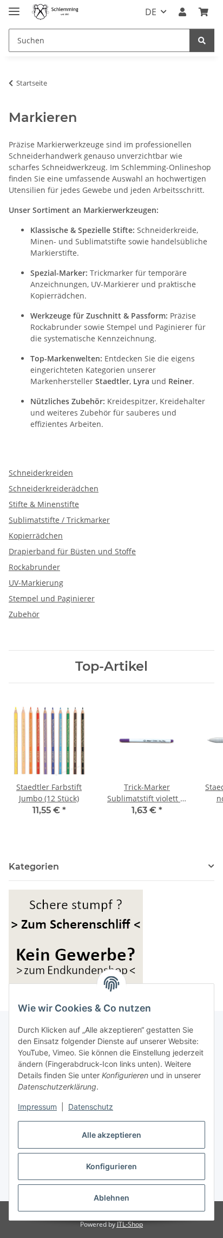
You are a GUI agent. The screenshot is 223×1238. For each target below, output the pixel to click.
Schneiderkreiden (41, 473)
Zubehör (24, 614)
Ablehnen (111, 1197)
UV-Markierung (36, 583)
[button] (182, 12)
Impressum (37, 1106)
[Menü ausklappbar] (14, 7)
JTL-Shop (130, 1224)
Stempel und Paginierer (52, 598)
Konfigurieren (111, 1166)
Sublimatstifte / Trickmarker (59, 520)
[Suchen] (201, 40)
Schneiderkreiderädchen (54, 488)
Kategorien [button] (34, 866)
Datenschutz (90, 1106)
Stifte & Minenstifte (44, 504)
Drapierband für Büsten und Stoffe (72, 551)
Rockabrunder (34, 567)
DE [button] (150, 12)
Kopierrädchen (36, 535)
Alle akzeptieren (111, 1134)
